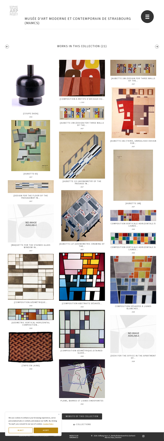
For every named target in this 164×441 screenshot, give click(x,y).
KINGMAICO (74, 437)
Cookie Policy (48, 424)
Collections (83, 424)
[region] (33, 424)
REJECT (21, 430)
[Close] (58, 414)
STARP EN (14, 11)
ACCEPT (46, 430)
